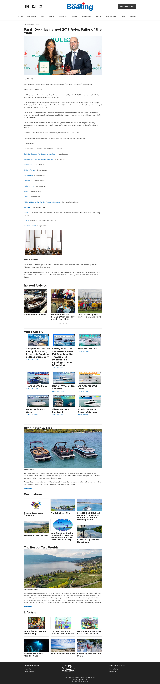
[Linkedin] (40, 6)
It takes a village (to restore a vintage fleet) (89, 315)
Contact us (112, 671)
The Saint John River (61, 513)
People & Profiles (35, 24)
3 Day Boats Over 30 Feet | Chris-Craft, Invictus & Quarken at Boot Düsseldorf (38, 352)
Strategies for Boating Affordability (35, 632)
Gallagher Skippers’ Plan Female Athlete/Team (40, 154)
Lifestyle (26, 24)
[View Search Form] (141, 16)
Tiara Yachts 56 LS (36, 386)
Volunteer (27, 207)
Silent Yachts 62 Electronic (61, 411)
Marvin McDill (28, 175)
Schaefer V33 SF (87, 348)
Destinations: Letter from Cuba (34, 514)
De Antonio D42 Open (87, 387)
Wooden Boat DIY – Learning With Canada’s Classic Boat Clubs (63, 316)
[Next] (99, 306)
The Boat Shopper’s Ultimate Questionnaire (62, 632)
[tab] (59, 323)
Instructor (27, 191)
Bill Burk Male (28, 165)
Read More (28, 488)
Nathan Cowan (29, 186)
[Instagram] (27, 6)
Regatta (26, 213)
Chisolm (27, 220)
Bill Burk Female (29, 170)
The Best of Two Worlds (36, 535)
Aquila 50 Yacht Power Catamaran (88, 411)
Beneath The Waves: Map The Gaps (34, 655)
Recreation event (30, 226)
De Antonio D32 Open (35, 411)
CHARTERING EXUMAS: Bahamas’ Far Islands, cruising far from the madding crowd (88, 516)
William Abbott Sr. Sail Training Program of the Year (42, 202)
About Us (28, 669)
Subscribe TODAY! (127, 6)
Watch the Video (32, 359)
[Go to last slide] (26, 306)
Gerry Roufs (28, 181)
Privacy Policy (113, 669)
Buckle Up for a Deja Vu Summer (89, 655)
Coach (26, 197)
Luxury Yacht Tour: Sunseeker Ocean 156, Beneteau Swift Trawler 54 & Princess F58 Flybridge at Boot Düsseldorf (63, 357)
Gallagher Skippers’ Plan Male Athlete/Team (39, 159)
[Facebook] (34, 6)
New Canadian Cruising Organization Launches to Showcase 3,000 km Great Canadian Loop (62, 536)
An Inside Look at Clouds (63, 654)
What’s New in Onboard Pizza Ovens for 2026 (89, 632)
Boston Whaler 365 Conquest (63, 387)
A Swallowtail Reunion (35, 314)
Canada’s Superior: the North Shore (88, 541)
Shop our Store (29, 671)
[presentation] (35, 301)
